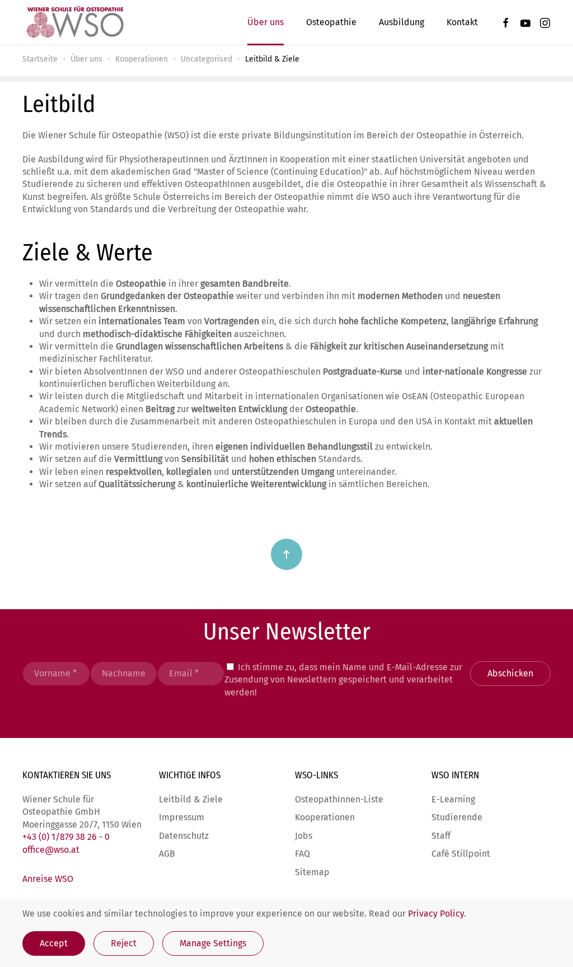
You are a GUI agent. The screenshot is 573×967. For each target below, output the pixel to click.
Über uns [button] (265, 22)
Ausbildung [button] (401, 22)
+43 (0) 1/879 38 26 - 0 (66, 836)
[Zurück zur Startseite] (74, 22)
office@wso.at (50, 849)
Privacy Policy (436, 913)
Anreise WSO (47, 878)
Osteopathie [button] (331, 22)
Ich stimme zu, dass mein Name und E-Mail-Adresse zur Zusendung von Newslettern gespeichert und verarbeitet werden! (343, 680)
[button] (286, 554)
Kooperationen (325, 817)
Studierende (456, 817)
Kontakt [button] (462, 22)
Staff (440, 835)
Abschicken (510, 673)
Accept (54, 943)
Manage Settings (213, 943)
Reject (124, 943)
